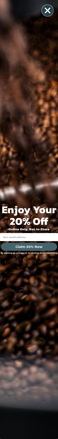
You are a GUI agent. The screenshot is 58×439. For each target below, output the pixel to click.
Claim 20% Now (29, 247)
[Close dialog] (47, 10)
